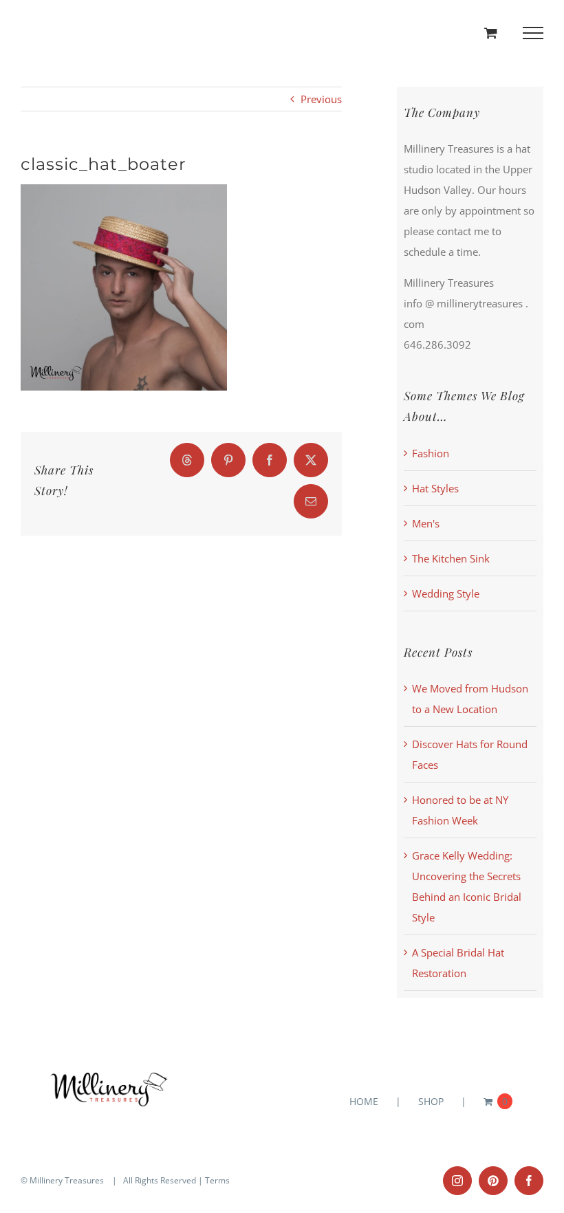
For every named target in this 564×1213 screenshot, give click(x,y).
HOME (363, 1101)
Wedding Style (445, 593)
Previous (321, 99)
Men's (426, 523)
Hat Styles (435, 488)
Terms (217, 1180)
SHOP (431, 1101)
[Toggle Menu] (533, 33)
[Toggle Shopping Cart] (490, 32)
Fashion (430, 453)
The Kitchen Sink (451, 558)
